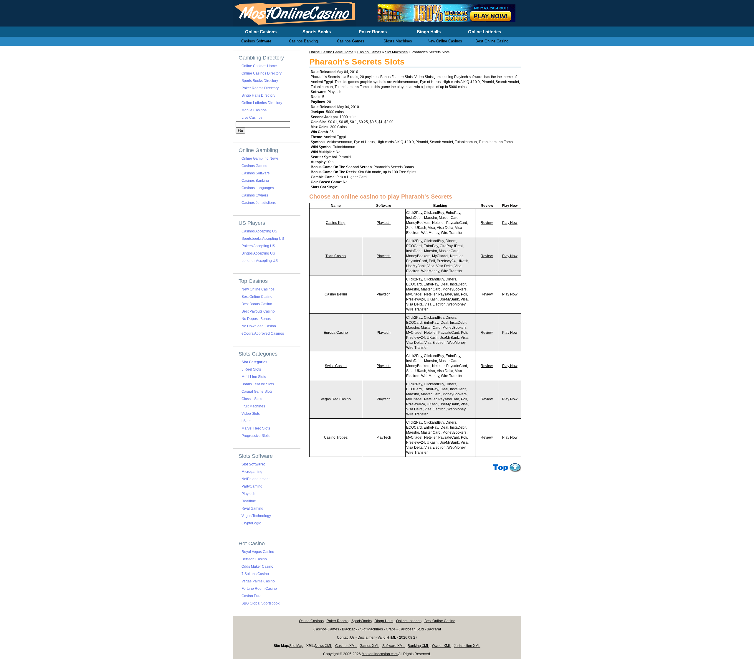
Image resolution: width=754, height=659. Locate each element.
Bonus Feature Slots (258, 384)
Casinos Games (254, 166)
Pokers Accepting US (258, 246)
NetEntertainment (255, 479)
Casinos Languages (258, 188)
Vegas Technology (256, 516)
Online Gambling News (260, 158)
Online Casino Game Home (331, 52)
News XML (323, 646)
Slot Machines (396, 52)
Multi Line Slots (254, 377)
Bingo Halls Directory (258, 95)
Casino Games (369, 52)
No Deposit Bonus (256, 319)
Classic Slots (252, 399)
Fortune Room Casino (259, 589)
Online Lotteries (408, 621)
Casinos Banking (255, 181)
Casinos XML (346, 646)
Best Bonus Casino (257, 304)
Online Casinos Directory (262, 73)
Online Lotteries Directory (262, 103)
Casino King (335, 223)
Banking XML (418, 646)
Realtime (249, 501)
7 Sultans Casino (255, 574)
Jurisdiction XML (467, 646)
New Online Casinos (258, 289)
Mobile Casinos (254, 110)
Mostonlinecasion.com (380, 654)
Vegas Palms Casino (258, 581)
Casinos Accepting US (259, 231)
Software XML (393, 646)
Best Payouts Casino (258, 311)
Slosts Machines (397, 41)
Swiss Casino (336, 366)
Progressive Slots (255, 436)
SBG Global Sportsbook (261, 603)
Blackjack (349, 629)
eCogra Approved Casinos (263, 333)
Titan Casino (335, 256)
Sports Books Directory (260, 81)
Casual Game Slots (257, 391)
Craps (391, 629)
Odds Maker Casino (257, 566)
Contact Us (346, 637)
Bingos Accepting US (258, 253)
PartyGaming (252, 486)
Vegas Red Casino (336, 399)
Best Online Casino (257, 297)
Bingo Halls (384, 621)
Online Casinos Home (259, 66)
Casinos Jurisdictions (259, 203)
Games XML (369, 646)
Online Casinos (311, 621)
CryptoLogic (251, 523)
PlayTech (383, 437)
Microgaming (252, 472)
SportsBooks (361, 621)
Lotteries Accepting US (260, 261)
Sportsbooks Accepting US (263, 239)
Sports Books (316, 31)
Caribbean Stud (411, 629)
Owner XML (441, 646)
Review (487, 223)
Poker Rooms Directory (260, 88)
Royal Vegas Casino (258, 552)
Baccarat (434, 629)
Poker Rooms (337, 621)
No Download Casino (259, 326)
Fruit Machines (253, 406)
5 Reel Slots (251, 369)
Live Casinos (252, 117)
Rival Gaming (252, 508)
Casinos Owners (255, 195)
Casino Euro (252, 596)
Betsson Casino (254, 559)
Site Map (296, 646)
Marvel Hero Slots (256, 428)
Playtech (384, 223)
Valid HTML (387, 637)
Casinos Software (256, 173)
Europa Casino (336, 333)
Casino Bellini (336, 294)
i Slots (246, 421)
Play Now (509, 223)
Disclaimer (366, 637)
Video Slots (251, 414)
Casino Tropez (336, 437)
